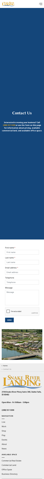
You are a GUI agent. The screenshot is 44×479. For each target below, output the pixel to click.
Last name (10, 257)
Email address (11, 267)
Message (9, 287)
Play (3, 435)
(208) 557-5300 (9, 125)
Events (4, 439)
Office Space (7, 469)
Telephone (9, 277)
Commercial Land (9, 465)
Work (4, 426)
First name (10, 247)
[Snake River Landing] (22, 4)
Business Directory (9, 474)
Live (3, 422)
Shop (4, 431)
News (4, 448)
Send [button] (9, 320)
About (4, 444)
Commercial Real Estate (11, 460)
